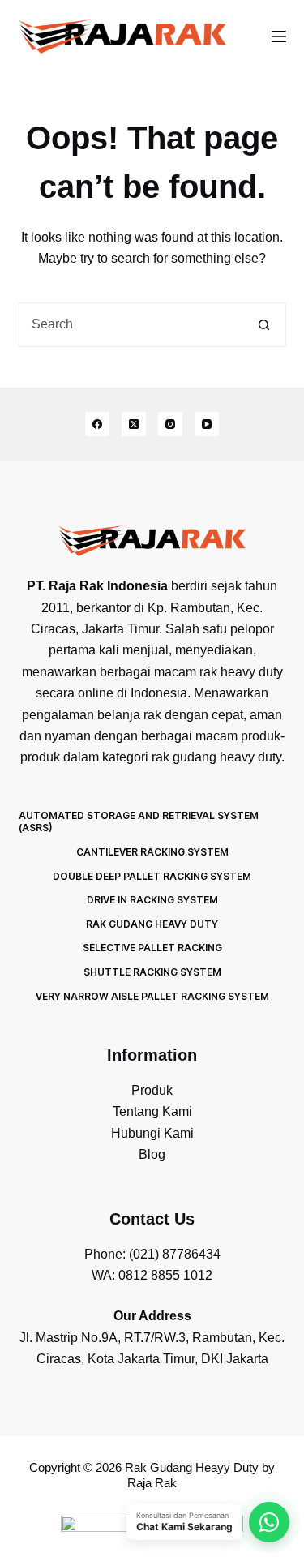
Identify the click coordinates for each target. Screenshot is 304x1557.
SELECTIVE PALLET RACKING (152, 947)
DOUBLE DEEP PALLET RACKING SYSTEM (152, 876)
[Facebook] (97, 424)
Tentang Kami (152, 1111)
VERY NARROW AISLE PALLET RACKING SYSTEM (152, 996)
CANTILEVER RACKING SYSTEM (152, 852)
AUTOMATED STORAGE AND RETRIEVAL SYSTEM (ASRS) (139, 821)
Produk (152, 1090)
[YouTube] (207, 424)
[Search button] (263, 324)
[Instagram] (170, 424)
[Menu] (279, 36)
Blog (152, 1154)
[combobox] (130, 324)
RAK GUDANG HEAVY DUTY (152, 924)
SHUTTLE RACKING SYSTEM (152, 972)
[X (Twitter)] (134, 424)
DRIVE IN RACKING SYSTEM (152, 900)
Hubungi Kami (152, 1133)
